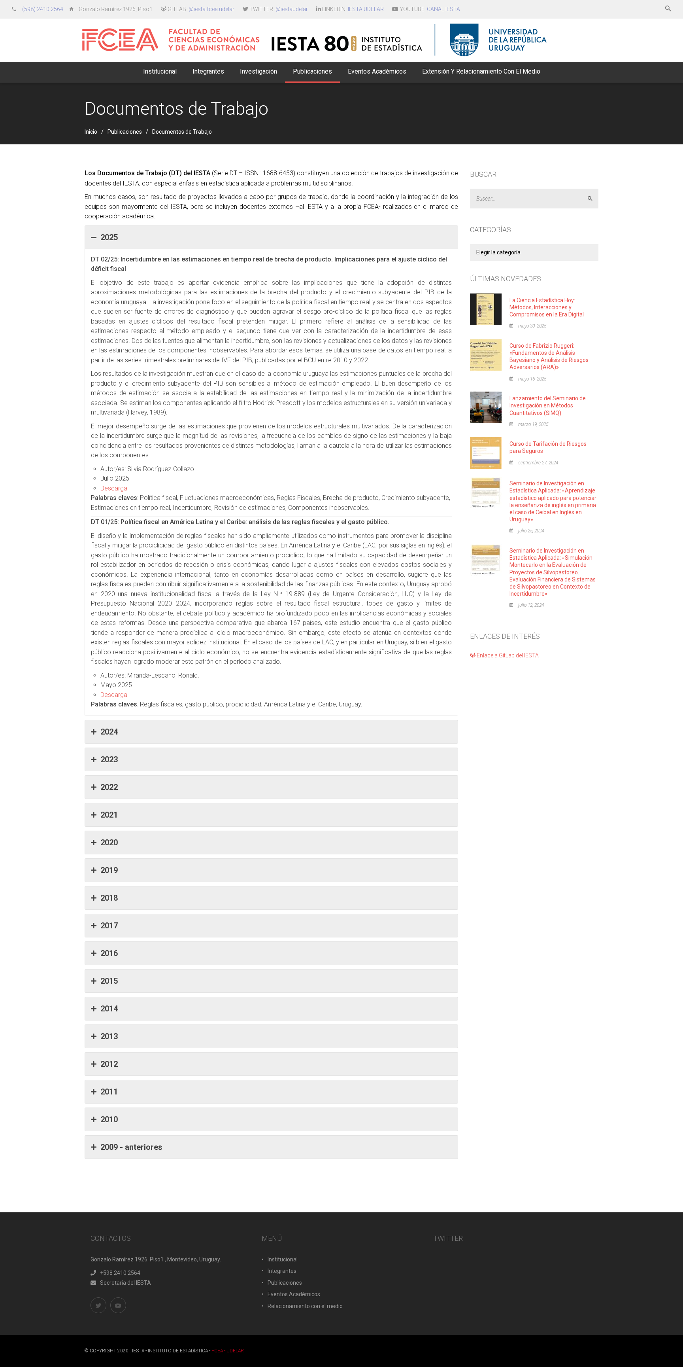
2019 (109, 870)
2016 (109, 953)
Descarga (113, 488)
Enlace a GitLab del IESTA (507, 655)
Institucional (283, 1259)
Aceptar (593, 199)
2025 (109, 237)
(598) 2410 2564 (43, 9)
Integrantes (282, 1271)
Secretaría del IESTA (125, 1283)
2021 (109, 815)
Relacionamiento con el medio (305, 1306)
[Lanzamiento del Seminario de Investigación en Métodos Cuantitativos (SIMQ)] (486, 407)
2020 (109, 842)
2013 (109, 1036)
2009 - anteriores (131, 1147)
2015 (109, 981)
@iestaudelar (291, 9)
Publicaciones (125, 131)
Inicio (91, 131)
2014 (109, 1008)
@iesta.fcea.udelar (211, 9)
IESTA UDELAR (366, 9)
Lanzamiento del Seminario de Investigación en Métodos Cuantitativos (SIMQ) (547, 405)
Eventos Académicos (294, 1294)
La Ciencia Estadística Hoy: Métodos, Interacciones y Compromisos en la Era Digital (546, 307)
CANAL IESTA (443, 9)
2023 (109, 759)
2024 (109, 732)
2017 (109, 925)
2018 (109, 898)
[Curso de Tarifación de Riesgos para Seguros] (486, 452)
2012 (109, 1064)
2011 (109, 1091)
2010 (109, 1119)
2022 (109, 787)
